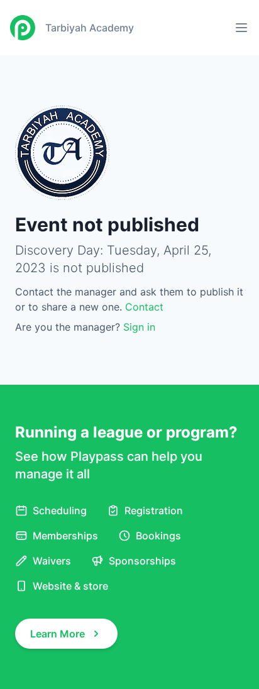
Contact (144, 306)
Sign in (139, 327)
